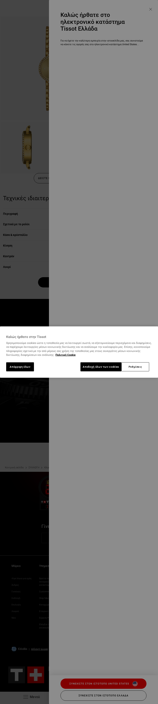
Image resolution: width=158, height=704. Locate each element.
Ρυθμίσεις (135, 366)
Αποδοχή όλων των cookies (101, 366)
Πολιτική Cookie (66, 355)
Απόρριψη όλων (20, 366)
